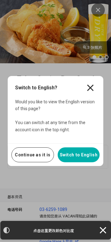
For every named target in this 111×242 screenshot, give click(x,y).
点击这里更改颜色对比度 (53, 231)
